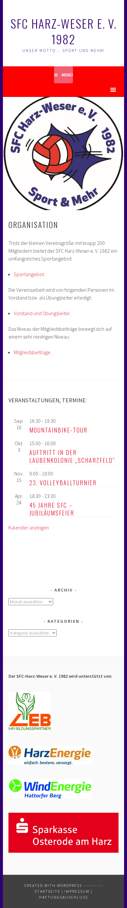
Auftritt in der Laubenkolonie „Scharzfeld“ (72, 456)
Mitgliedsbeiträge (32, 352)
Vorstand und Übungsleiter (41, 313)
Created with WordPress (53, 885)
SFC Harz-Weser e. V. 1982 (63, 31)
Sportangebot (29, 274)
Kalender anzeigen (28, 527)
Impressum (77, 891)
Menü (67, 75)
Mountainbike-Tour (58, 430)
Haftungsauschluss (63, 897)
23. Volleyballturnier (63, 482)
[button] (101, 89)
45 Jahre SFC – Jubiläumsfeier (51, 509)
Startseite (47, 891)
